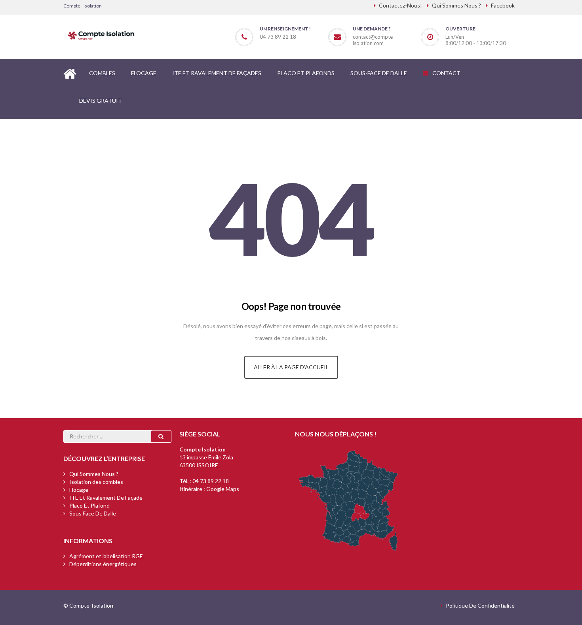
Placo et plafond (89, 505)
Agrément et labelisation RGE (106, 556)
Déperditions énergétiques (103, 564)
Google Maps (222, 488)
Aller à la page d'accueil (291, 367)
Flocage (78, 489)
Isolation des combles (96, 481)
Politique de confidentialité (480, 605)
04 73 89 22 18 (210, 481)
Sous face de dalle (92, 513)
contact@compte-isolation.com (374, 40)
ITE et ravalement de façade (106, 497)
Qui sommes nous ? (93, 473)
